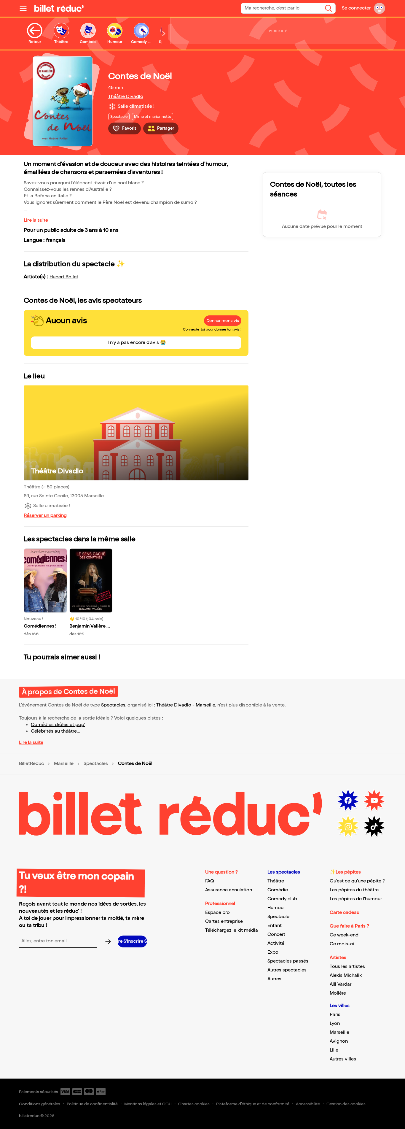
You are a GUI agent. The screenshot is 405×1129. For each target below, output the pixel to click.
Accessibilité (308, 1103)
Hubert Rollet (64, 277)
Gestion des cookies (346, 1103)
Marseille (205, 705)
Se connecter (356, 8)
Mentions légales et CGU (148, 1103)
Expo (272, 952)
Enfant (274, 925)
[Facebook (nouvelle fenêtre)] (348, 800)
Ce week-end (344, 935)
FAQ (209, 881)
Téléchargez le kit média (231, 930)
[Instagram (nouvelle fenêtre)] (348, 827)
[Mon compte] (379, 8)
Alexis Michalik (346, 975)
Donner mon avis (222, 320)
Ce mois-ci (342, 944)
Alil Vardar (340, 984)
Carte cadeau (344, 912)
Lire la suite (36, 220)
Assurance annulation (228, 890)
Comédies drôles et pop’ (58, 725)
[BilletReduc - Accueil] (59, 8)
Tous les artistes (347, 966)
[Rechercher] (328, 8)
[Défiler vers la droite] (164, 33)
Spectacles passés (287, 961)
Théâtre (275, 881)
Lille (334, 1050)
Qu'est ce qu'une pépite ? (357, 881)
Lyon (335, 1023)
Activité (275, 943)
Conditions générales (39, 1103)
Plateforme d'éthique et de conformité (252, 1103)
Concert (276, 934)
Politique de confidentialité (92, 1103)
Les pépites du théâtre (354, 890)
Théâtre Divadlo (125, 96)
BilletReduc (31, 763)
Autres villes (343, 1059)
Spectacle (278, 917)
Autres (274, 979)
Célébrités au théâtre (54, 731)
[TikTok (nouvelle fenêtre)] (374, 827)
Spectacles (113, 705)
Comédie (277, 890)
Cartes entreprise (224, 921)
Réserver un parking (45, 515)
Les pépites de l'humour (356, 899)
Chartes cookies (194, 1103)
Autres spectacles (287, 970)
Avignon (339, 1041)
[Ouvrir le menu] (25, 8)
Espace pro (217, 912)
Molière (338, 993)
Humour (276, 908)
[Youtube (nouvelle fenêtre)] (374, 800)
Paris (335, 1014)
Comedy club (282, 899)
